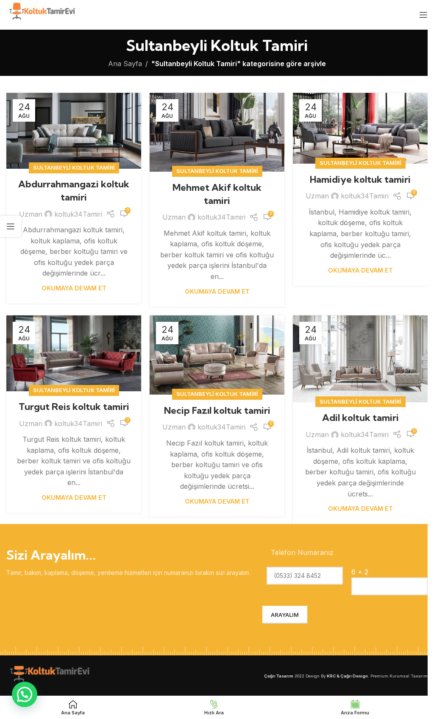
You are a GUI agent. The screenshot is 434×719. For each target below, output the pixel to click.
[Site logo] (41, 14)
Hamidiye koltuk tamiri (360, 179)
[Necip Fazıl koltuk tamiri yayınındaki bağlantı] (217, 355)
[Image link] (48, 675)
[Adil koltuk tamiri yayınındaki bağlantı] (360, 358)
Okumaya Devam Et (74, 288)
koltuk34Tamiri (78, 214)
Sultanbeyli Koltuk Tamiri (74, 167)
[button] (24, 694)
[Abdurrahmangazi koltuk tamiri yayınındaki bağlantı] (73, 131)
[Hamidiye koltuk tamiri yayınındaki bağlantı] (360, 128)
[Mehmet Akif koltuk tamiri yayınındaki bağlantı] (217, 132)
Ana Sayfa (125, 63)
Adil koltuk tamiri (360, 418)
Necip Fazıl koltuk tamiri (217, 410)
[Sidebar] (10, 226)
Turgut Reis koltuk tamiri (74, 406)
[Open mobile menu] (423, 14)
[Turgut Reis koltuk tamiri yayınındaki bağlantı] (73, 353)
